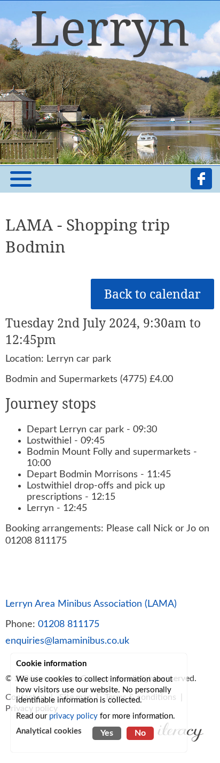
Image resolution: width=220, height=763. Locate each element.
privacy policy (73, 716)
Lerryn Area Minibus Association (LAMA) (91, 603)
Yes (106, 733)
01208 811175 (68, 624)
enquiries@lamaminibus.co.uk (67, 640)
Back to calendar (152, 294)
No (140, 733)
